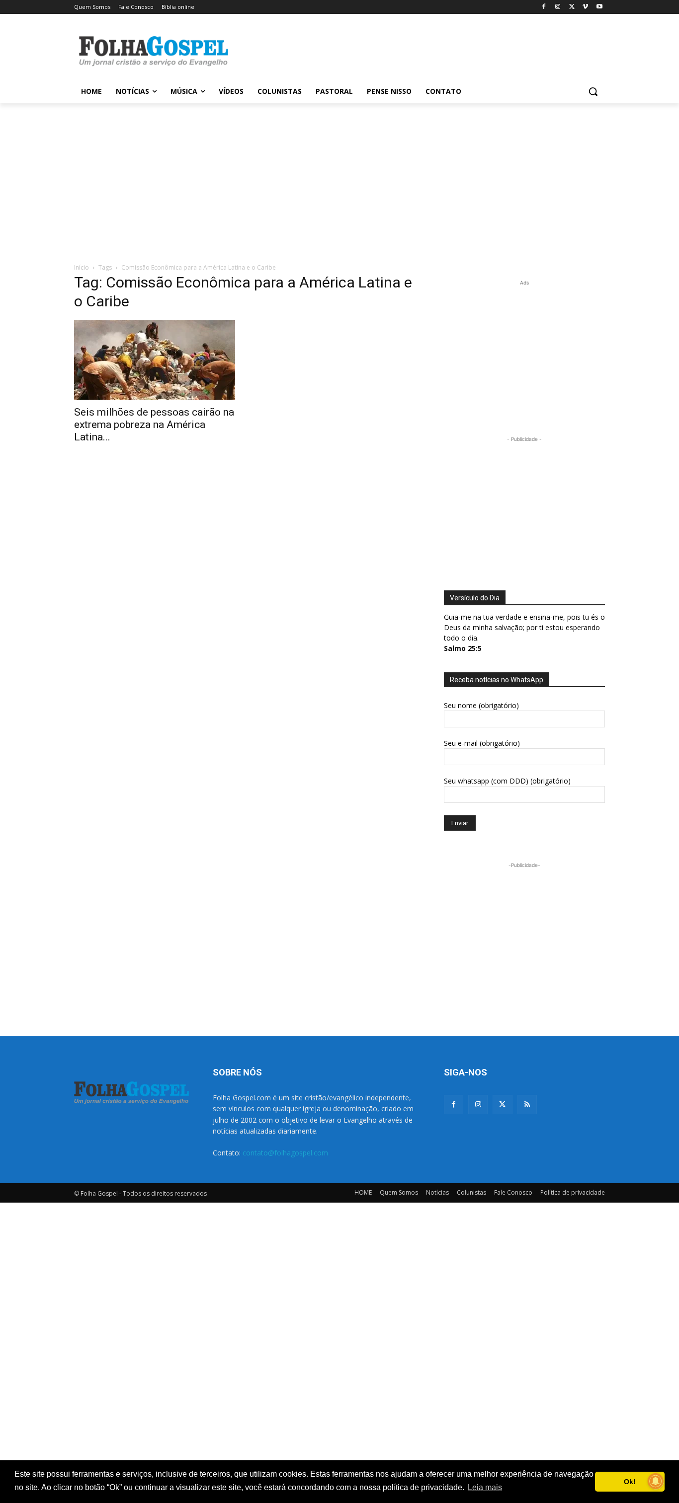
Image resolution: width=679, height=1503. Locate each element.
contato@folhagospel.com (285, 1152)
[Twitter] (502, 1104)
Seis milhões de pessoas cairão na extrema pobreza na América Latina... (154, 424)
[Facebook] (544, 7)
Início (81, 267)
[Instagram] (558, 7)
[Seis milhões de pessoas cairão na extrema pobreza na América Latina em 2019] (154, 360)
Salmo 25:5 (463, 648)
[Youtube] (599, 7)
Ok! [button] (630, 1482)
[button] (593, 91)
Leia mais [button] (485, 1487)
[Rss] (527, 1104)
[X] (572, 7)
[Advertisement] (414, 50)
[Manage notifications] (656, 1481)
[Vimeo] (585, 7)
